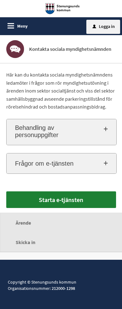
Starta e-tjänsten (61, 200)
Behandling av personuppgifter (36, 131)
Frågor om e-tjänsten (44, 163)
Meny (22, 26)
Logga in (104, 26)
